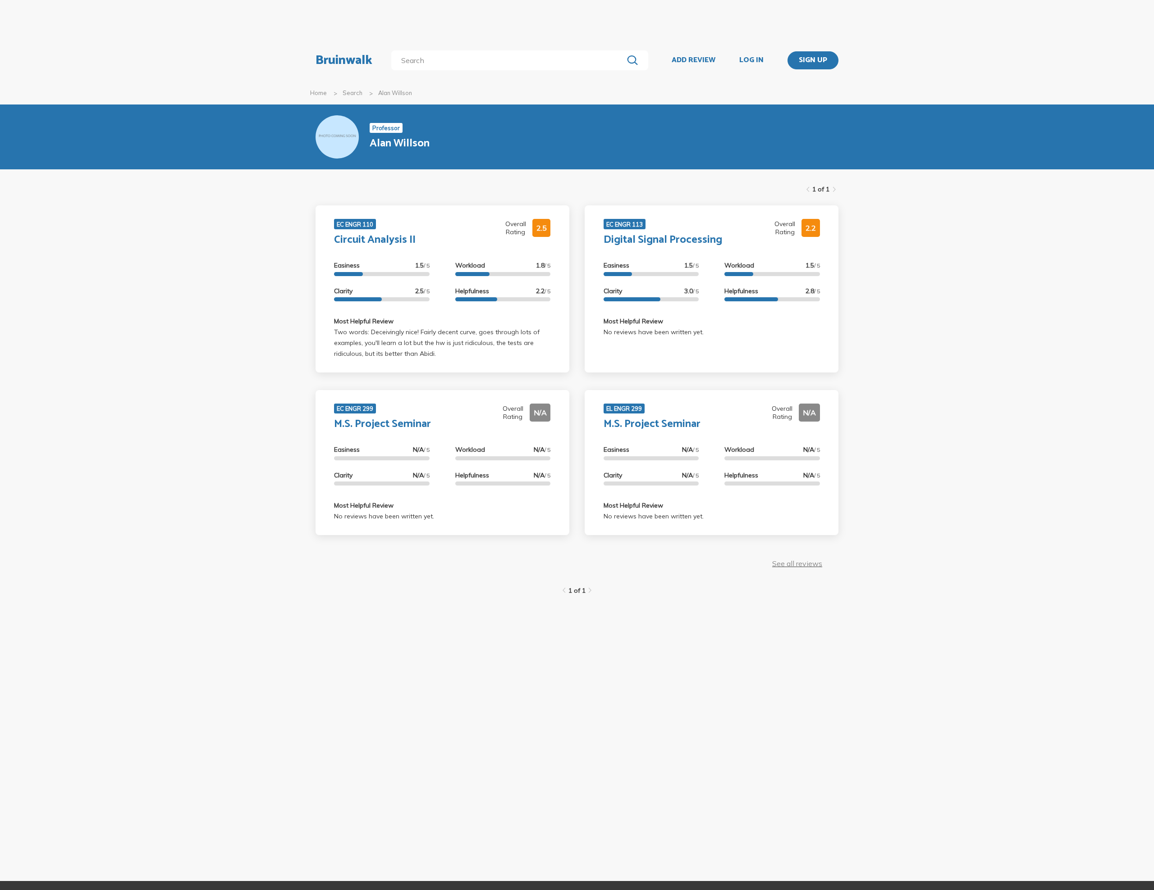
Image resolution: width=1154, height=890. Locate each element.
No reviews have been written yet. (654, 332)
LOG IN (751, 60)
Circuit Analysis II (375, 240)
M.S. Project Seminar (382, 424)
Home (318, 92)
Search (352, 92)
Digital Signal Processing (663, 240)
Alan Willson (395, 92)
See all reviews (797, 563)
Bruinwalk (344, 60)
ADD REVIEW (693, 60)
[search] (509, 60)
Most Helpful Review (364, 321)
